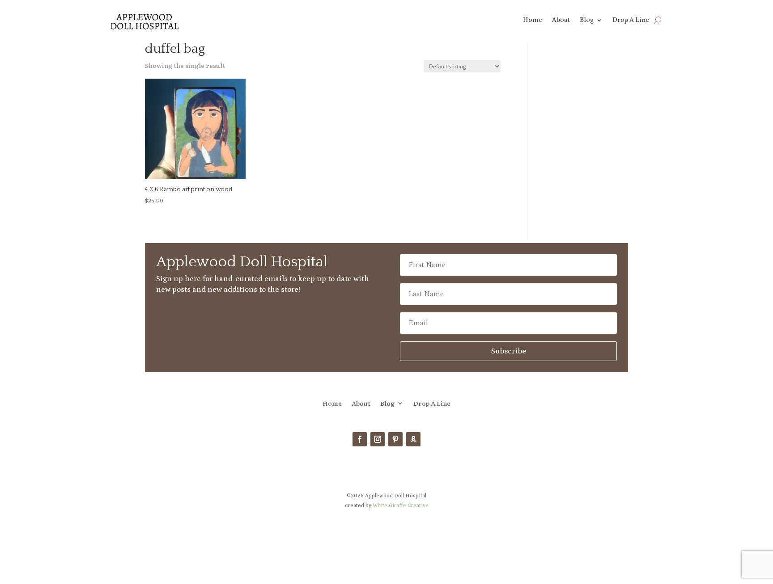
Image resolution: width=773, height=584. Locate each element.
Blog (587, 20)
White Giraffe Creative (401, 505)
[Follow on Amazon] (413, 439)
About (561, 20)
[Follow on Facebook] (360, 439)
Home (532, 20)
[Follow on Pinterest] (395, 439)
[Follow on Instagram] (377, 439)
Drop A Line (630, 20)
